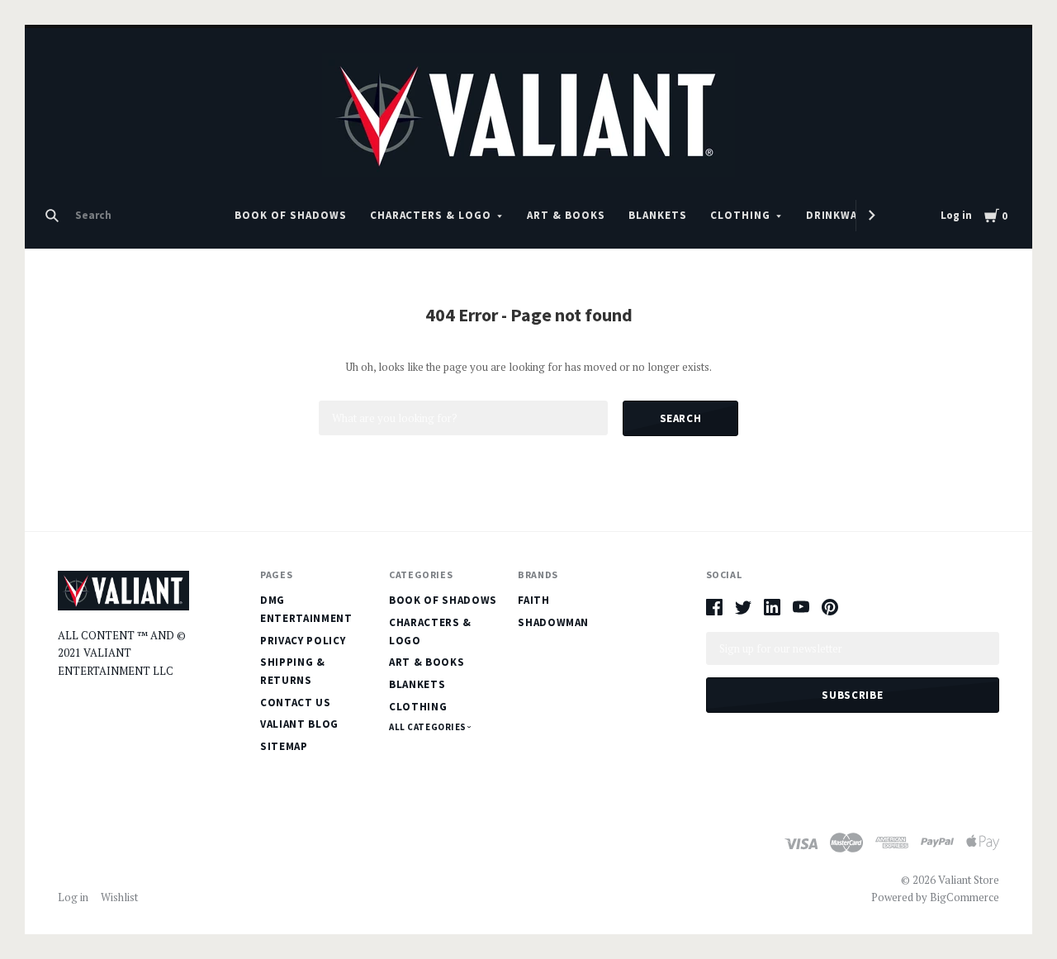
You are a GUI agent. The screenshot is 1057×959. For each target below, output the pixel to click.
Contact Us (295, 703)
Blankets (657, 215)
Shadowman (553, 622)
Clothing (740, 215)
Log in (956, 215)
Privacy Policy (302, 641)
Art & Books (566, 215)
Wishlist (119, 897)
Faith (533, 600)
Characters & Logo (431, 215)
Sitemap (284, 746)
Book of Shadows (291, 215)
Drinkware (839, 215)
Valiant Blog (299, 724)
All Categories (428, 727)
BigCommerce (964, 897)
